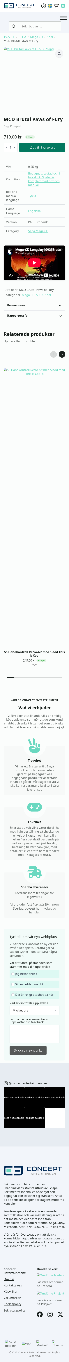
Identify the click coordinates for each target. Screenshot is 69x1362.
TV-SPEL (9, 37)
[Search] (14, 26)
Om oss (9, 1279)
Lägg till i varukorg (42, 147)
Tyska (32, 196)
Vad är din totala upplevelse (29, 1003)
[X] (60, 1314)
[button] (59, 53)
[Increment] (15, 147)
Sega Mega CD (38, 231)
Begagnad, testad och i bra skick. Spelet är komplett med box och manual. (44, 179)
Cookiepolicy (12, 1304)
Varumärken (12, 1298)
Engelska (34, 211)
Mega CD (36, 37)
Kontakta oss (13, 1285)
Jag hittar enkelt (26, 974)
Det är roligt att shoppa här (34, 995)
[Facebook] (40, 1314)
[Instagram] (50, 1314)
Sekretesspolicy (14, 1310)
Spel (50, 37)
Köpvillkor (11, 1292)
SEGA (22, 37)
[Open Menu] (63, 17)
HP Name (8, 932)
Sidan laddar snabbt (29, 984)
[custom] (6, 1083)
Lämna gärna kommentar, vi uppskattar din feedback (29, 1021)
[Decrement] (7, 147)
